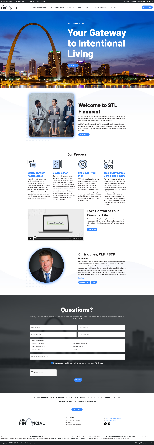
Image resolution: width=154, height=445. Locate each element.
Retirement (74, 397)
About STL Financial (130, 1)
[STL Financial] (10, 7)
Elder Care (116, 397)
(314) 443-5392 (19, 1)
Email (94, 282)
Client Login (147, 7)
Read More (81, 278)
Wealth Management (80, 343)
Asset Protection (78, 346)
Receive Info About (37, 341)
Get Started (73, 66)
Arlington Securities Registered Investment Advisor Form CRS (71, 438)
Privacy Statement (141, 443)
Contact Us (149, 1)
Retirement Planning (39, 346)
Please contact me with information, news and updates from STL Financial (78, 363)
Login (151, 443)
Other (75, 349)
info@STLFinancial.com (38, 1)
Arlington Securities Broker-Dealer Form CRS (120, 436)
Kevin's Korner (141, 1)
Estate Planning (37, 349)
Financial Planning (38, 343)
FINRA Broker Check (35, 436)
